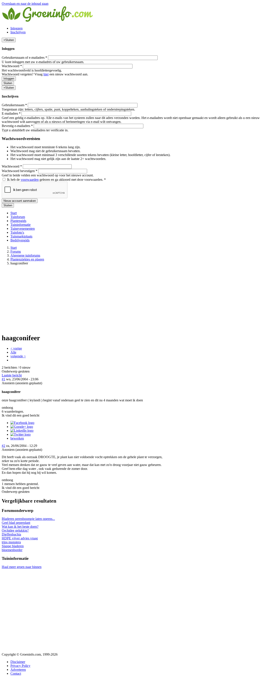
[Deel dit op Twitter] (20, 434)
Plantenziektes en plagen (27, 259)
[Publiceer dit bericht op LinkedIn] (21, 430)
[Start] (48, 21)
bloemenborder (12, 550)
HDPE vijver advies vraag (20, 538)
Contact (15, 673)
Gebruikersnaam (14, 105)
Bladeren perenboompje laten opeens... (28, 519)
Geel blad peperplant (16, 522)
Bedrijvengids (20, 240)
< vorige (16, 348)
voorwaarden (30, 179)
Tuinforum (17, 217)
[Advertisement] (139, 299)
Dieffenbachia (11, 534)
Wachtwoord (12, 66)
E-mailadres (11, 113)
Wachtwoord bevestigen (19, 171)
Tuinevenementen (22, 228)
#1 (3, 379)
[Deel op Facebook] (22, 423)
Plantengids (18, 221)
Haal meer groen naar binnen (21, 567)
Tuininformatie (20, 224)
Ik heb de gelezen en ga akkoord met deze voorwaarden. (56, 179)
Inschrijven (18, 32)
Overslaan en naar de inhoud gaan (25, 3)
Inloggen (16, 28)
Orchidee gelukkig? (15, 530)
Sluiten (7, 83)
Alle (13, 352)
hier (46, 74)
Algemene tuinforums (25, 255)
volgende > (18, 356)
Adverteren (18, 669)
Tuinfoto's (17, 232)
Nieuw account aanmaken (19, 200)
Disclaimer (17, 662)
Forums (15, 251)
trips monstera (11, 542)
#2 (3, 446)
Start (13, 213)
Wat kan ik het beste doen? (20, 526)
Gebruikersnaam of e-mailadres (24, 57)
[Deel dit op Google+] (21, 426)
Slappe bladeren (13, 546)
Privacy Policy (20, 666)
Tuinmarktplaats (21, 236)
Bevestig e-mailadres (17, 126)
